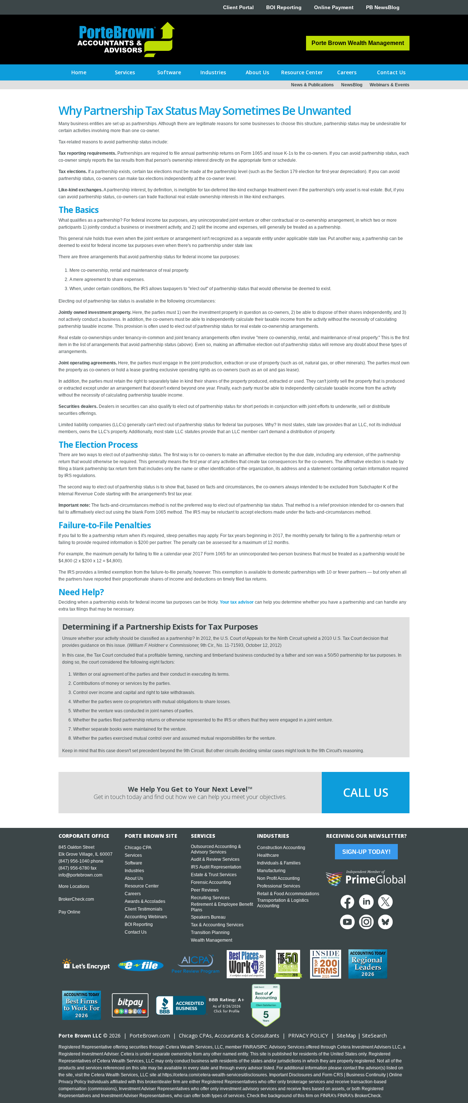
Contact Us (136, 932)
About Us (134, 878)
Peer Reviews (205, 890)
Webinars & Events (390, 84)
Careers (133, 893)
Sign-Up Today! (366, 852)
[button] (125, 72)
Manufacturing (271, 870)
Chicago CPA (138, 847)
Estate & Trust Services (214, 874)
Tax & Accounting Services (217, 924)
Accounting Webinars (146, 916)
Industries (134, 870)
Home (78, 72)
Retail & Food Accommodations (288, 893)
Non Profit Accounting (278, 878)
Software (133, 863)
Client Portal (238, 7)
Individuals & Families (279, 863)
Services (133, 855)
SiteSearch (374, 1035)
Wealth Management (211, 940)
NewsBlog (351, 84)
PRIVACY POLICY (308, 1035)
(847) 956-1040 (74, 861)
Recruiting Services (210, 897)
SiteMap (346, 1035)
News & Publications (312, 84)
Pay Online (69, 912)
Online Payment (334, 7)
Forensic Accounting (211, 882)
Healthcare (268, 855)
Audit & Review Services (215, 859)
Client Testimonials (143, 909)
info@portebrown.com (80, 875)
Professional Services (278, 886)
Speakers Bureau (208, 917)
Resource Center (142, 886)
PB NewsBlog (383, 7)
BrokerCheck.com (76, 899)
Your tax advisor (237, 602)
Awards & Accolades (145, 901)
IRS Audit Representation (216, 867)
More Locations (73, 886)
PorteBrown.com (149, 1035)
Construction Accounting (281, 847)
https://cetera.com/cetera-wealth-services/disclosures (214, 1074)
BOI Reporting (284, 7)
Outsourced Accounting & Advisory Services (216, 849)
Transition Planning (210, 932)
